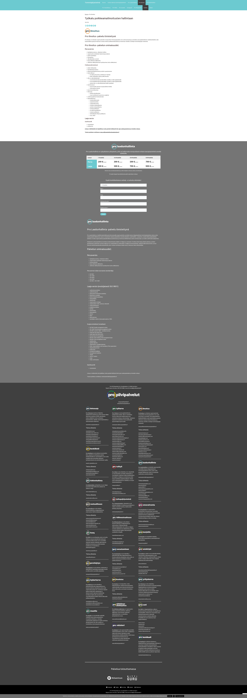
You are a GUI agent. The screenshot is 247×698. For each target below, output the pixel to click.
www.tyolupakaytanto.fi (117, 511)
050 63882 (122, 388)
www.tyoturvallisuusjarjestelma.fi (120, 424)
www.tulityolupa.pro (116, 491)
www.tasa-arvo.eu (142, 451)
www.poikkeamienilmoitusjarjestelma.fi (109, 132)
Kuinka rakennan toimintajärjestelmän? (117, 2)
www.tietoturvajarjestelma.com (145, 492)
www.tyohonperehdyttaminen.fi (145, 455)
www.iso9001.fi (141, 487)
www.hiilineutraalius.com (118, 535)
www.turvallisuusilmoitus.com (119, 451)
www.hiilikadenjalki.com (117, 543)
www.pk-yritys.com (142, 573)
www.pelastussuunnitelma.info (119, 431)
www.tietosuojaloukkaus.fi (92, 434)
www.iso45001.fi (142, 490)
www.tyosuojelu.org (116, 441)
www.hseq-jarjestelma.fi (91, 550)
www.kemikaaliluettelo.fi (117, 432)
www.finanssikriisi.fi (116, 572)
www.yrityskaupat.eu (143, 571)
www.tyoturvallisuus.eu (117, 456)
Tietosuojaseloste (179, 696)
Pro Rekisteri (115, 630)
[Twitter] (88, 25)
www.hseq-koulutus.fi (117, 598)
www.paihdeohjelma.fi (117, 455)
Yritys (101, 195)
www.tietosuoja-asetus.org (92, 432)
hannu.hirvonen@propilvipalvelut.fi (133, 388)
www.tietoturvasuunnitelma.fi (93, 604)
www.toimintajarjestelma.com (145, 499)
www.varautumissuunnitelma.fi (119, 567)
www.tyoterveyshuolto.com (118, 434)
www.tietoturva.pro (90, 431)
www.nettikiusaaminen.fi (144, 441)
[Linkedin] (89, 25)
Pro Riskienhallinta (151, 2)
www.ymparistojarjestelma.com (145, 488)
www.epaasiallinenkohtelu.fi (144, 450)
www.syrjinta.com (142, 446)
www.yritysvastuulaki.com (144, 629)
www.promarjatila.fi (142, 543)
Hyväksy (169, 696)
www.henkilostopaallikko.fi (92, 473)
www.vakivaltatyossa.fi (143, 448)
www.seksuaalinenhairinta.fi (144, 434)
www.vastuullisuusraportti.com (93, 523)
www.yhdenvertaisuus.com (144, 453)
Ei (173, 696)
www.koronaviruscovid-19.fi (118, 573)
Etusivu (104, 2)
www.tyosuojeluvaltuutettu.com (119, 453)
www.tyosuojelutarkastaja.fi (118, 443)
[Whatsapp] (91, 25)
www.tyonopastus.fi (116, 448)
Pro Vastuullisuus (106, 7)
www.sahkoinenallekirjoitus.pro (119, 619)
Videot (151, 7)
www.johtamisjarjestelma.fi (123, 403)
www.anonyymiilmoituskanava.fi (93, 518)
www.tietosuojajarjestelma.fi (92, 424)
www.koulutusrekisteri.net (118, 449)
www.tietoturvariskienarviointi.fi (93, 443)
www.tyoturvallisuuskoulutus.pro (119, 597)
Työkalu (145, 7)
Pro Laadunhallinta (132, 2)
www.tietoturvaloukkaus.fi (92, 436)
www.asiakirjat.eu (142, 563)
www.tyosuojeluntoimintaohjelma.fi (120, 438)
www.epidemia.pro (116, 568)
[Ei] (245, 696)
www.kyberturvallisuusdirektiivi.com (94, 603)
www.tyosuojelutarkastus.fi (118, 439)
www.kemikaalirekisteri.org (144, 655)
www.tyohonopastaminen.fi (144, 456)
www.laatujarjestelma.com (144, 483)
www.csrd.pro (141, 622)
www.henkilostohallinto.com (92, 471)
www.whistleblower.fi (91, 521)
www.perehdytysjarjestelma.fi (93, 574)
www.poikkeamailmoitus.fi (92, 439)
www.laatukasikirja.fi (143, 497)
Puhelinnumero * (104, 207)
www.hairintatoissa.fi (143, 433)
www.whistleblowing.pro (91, 520)
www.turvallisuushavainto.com (145, 436)
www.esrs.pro (141, 624)
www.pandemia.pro (116, 570)
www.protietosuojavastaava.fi (93, 437)
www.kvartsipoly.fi (116, 460)
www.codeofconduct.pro (91, 526)
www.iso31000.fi (142, 494)
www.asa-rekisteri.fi (116, 458)
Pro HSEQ (115, 7)
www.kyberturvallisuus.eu (92, 601)
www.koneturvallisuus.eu (91, 498)
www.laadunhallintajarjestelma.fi (109, 376)
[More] (95, 25)
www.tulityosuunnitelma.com (119, 493)
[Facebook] (86, 25)
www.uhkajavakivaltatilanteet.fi (145, 444)
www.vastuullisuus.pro (91, 525)
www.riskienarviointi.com (118, 436)
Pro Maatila (88, 615)
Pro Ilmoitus (142, 2)
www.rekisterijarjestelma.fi (118, 643)
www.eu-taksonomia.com (144, 631)
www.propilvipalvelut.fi (123, 401)
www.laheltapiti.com (143, 438)
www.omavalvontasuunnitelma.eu (146, 524)
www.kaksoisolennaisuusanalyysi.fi (146, 627)
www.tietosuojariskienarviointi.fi (93, 441)
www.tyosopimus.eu (90, 469)
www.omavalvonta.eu (143, 526)
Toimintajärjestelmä (92, 2)
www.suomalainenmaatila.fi (92, 627)
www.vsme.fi (141, 626)
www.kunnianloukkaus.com (144, 443)
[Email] (93, 25)
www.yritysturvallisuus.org (144, 599)
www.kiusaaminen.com (143, 439)
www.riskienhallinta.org (91, 491)
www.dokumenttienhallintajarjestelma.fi (147, 570)
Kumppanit (129, 7)
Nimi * (101, 188)
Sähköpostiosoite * (104, 201)
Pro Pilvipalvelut (138, 7)
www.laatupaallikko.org (143, 495)
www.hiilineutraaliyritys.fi (118, 541)
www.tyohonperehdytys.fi (118, 446)
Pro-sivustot (122, 7)
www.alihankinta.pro (90, 557)
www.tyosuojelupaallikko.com (119, 444)
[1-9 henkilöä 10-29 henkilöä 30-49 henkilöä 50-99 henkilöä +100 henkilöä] (123, 185)
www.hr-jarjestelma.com (91, 463)
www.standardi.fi (142, 485)
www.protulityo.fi (116, 485)
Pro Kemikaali (141, 641)
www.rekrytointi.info (90, 474)
